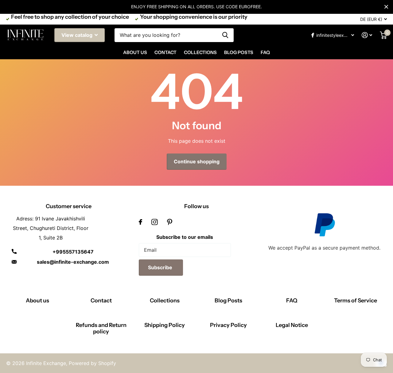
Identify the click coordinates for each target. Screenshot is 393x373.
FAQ (265, 52)
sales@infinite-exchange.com (73, 262)
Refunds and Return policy (101, 328)
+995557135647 (73, 252)
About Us (135, 52)
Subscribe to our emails (184, 237)
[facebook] (140, 222)
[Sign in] (367, 35)
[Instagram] (154, 222)
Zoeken (225, 35)
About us (37, 300)
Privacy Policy (228, 325)
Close (386, 7)
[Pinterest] (169, 222)
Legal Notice (292, 325)
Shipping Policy (164, 325)
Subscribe (160, 267)
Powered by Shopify (92, 363)
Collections (200, 52)
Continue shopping (197, 161)
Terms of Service (355, 300)
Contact (165, 52)
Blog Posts (238, 52)
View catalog (77, 35)
